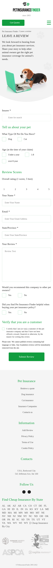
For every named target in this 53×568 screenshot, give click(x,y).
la (41, 509)
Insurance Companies (27, 406)
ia (26, 509)
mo (32, 512)
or (3, 519)
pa (8, 519)
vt (43, 519)
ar (19, 505)
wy (26, 523)
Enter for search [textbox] (15, 117)
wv (15, 523)
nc (30, 516)
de (40, 505)
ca (24, 505)
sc (17, 519)
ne (43, 512)
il (17, 509)
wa (9, 523)
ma (10, 512)
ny (25, 516)
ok (47, 516)
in (22, 509)
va (3, 523)
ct (35, 505)
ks (31, 509)
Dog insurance (27, 394)
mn (21, 512)
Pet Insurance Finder (10, 31)
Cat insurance (27, 400)
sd (22, 519)
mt (37, 512)
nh (9, 516)
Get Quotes (15, 22)
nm (19, 516)
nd (36, 516)
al (3, 505)
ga (4, 509)
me (47, 509)
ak (9, 505)
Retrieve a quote (28, 388)
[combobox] (26, 117)
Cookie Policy (27, 448)
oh (41, 516)
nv (4, 516)
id (13, 509)
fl (45, 505)
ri (13, 519)
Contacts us (27, 412)
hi (8, 509)
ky (36, 509)
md (4, 512)
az (14, 505)
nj (14, 516)
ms (26, 512)
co (30, 505)
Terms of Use (27, 442)
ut (38, 519)
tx (33, 519)
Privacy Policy (27, 436)
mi (15, 512)
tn (28, 519)
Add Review (27, 430)
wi (20, 523)
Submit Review (26, 356)
